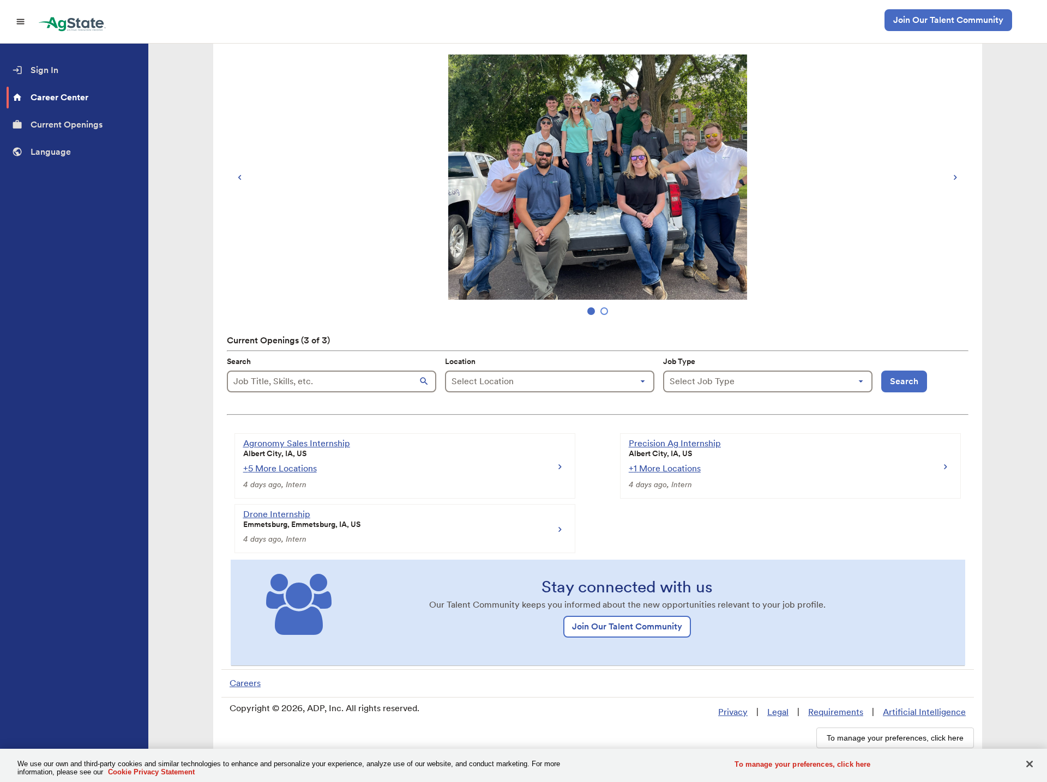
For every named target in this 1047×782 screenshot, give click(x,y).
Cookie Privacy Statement (151, 772)
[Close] (1030, 764)
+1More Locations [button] (665, 468)
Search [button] (904, 381)
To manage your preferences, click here (802, 764)
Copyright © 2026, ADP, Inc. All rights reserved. (324, 708)
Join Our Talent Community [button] (948, 20)
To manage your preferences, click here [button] (895, 737)
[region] (597, 186)
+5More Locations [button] (280, 468)
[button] (425, 381)
